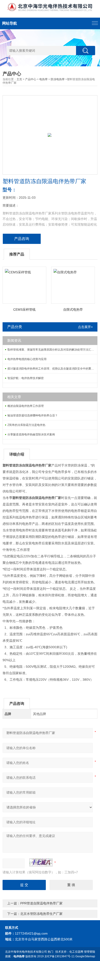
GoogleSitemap (85, 956)
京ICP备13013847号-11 (59, 956)
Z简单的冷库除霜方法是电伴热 (26, 425)
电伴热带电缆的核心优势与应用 (27, 359)
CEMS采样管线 (24, 309)
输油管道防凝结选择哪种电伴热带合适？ (32, 415)
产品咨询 (21, 239)
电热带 (43, 79)
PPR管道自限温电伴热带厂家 (41, 903)
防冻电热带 (58, 79)
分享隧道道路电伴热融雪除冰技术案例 (31, 434)
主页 (19, 79)
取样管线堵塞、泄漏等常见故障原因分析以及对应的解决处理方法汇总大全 (52, 349)
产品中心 (30, 79)
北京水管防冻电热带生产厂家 (41, 914)
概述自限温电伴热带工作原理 (25, 406)
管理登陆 (89, 951)
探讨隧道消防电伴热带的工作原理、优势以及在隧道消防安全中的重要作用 (52, 368)
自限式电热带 (73, 309)
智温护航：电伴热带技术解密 (25, 378)
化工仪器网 (76, 951)
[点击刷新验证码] (41, 862)
